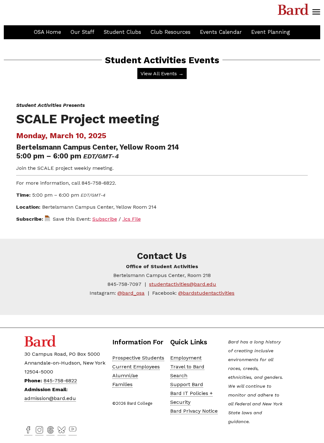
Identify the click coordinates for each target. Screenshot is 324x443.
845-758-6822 (60, 381)
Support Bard (186, 384)
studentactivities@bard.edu (182, 284)
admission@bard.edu (50, 398)
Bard (293, 9)
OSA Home (47, 32)
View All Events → (162, 74)
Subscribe (104, 219)
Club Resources (170, 32)
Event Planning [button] (270, 32)
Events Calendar (221, 32)
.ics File (131, 219)
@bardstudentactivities (206, 293)
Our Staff (82, 32)
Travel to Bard (187, 367)
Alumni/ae (125, 375)
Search (178, 375)
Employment (186, 358)
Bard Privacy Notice (194, 411)
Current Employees (136, 367)
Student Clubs (122, 32)
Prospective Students (138, 358)
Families (122, 384)
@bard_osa (131, 293)
